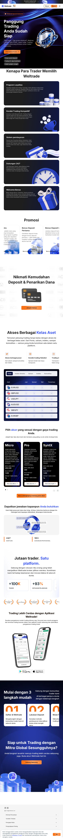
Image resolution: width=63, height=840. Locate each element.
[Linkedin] (5, 808)
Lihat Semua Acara (11, 52)
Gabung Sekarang (31, 762)
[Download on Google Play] (25, 671)
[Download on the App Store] (38, 671)
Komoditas (47, 373)
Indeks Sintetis (20, 373)
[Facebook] (8, 808)
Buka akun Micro (11, 483)
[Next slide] (57, 490)
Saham (30, 373)
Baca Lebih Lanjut (28, 252)
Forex (10, 373)
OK (57, 834)
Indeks (38, 373)
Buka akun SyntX (49, 483)
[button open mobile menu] (60, 6)
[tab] (5, 489)
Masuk (47, 6)
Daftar (54, 6)
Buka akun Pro (31, 483)
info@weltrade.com (10, 810)
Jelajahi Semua (31, 308)
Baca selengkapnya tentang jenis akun (31, 496)
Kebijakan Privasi (17, 835)
